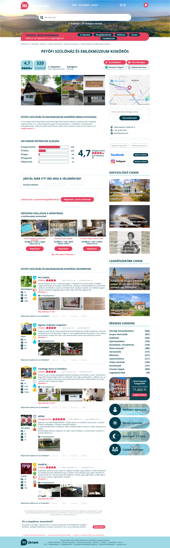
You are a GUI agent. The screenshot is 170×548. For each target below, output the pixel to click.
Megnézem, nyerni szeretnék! (77, 199)
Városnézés (115, 352)
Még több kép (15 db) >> (47, 403)
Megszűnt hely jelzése (119, 146)
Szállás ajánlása (54, 542)
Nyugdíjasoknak (103, 34)
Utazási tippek (115, 185)
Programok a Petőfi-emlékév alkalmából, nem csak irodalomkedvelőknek (126, 248)
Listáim (94, 5)
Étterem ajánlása (68, 542)
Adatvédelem (54, 544)
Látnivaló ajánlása (84, 542)
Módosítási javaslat (139, 146)
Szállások (130, 184)
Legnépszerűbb (115, 277)
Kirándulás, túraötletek (131, 217)
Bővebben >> (43, 292)
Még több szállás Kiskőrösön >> (63, 254)
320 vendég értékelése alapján (40, 141)
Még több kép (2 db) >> (47, 499)
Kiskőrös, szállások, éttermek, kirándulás (88, 535)
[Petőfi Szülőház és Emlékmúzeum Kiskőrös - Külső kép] (49, 349)
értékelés (40, 65)
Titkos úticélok (140, 305)
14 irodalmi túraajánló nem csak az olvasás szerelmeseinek (128, 223)
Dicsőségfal (84, 5)
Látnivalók (112, 542)
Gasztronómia (116, 359)
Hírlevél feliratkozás (106, 544)
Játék (74, 5)
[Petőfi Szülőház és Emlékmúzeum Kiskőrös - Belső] (49, 303)
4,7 (84, 153)
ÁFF (45, 544)
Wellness (121, 34)
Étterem (96, 542)
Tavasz (134, 34)
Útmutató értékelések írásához (85, 544)
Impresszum (121, 544)
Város (120, 542)
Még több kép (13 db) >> (47, 312)
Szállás (103, 542)
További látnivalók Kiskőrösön (34, 535)
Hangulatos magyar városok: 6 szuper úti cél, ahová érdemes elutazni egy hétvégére (127, 284)
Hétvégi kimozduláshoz (135, 215)
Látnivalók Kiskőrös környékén (59, 535)
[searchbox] (85, 17)
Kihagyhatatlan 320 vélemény (98, 153)
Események (114, 218)
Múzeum (70, 69)
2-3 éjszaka (85, 34)
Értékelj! (75, 23)
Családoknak (109, 38)
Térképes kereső (93, 23)
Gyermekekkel (117, 341)
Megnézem (35, 248)
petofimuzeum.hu (121, 133)
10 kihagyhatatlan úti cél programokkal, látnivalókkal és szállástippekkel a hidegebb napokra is (128, 193)
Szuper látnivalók (116, 217)
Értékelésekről (66, 544)
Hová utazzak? (140, 184)
